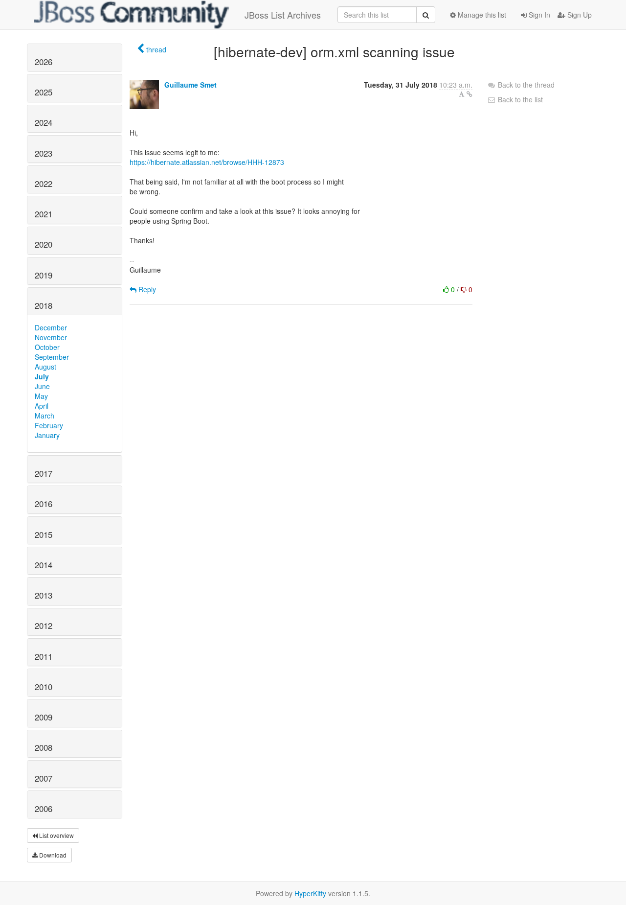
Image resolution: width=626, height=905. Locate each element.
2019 (43, 275)
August (45, 366)
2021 (43, 214)
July (42, 376)
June (42, 386)
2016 (43, 504)
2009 (43, 717)
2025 (43, 92)
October (47, 347)
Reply (146, 289)
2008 (43, 747)
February (49, 425)
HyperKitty (310, 893)
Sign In (538, 15)
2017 (43, 473)
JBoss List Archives (283, 14)
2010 (43, 687)
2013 (43, 595)
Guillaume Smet (190, 85)
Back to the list (519, 99)
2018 (43, 305)
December (51, 327)
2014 (43, 565)
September (52, 357)
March (44, 415)
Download (52, 855)
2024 (43, 122)
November (51, 337)
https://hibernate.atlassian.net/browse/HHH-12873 (207, 162)
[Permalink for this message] (469, 94)
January (47, 435)
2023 (43, 153)
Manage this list (481, 15)
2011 (43, 656)
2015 (43, 534)
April (41, 406)
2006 (43, 808)
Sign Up (578, 15)
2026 (43, 62)
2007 (43, 778)
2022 (43, 183)
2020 (43, 244)
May (41, 396)
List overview (56, 835)
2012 (43, 625)
